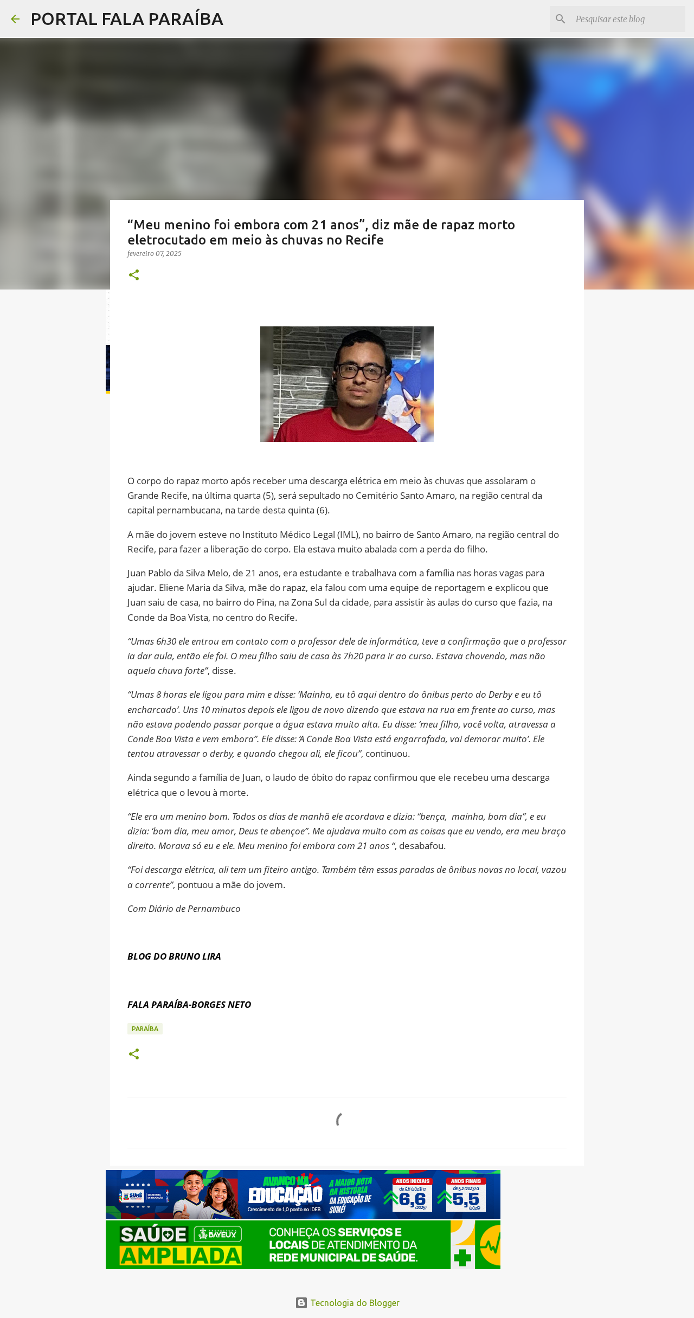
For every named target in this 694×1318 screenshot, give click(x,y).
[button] (133, 275)
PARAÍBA (145, 1028)
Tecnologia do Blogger (354, 1303)
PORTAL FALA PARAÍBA (126, 18)
